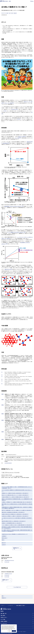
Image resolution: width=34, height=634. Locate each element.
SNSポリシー (24, 631)
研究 (2, 595)
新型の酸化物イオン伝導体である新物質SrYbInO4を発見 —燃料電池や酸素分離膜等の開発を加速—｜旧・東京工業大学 (17, 527)
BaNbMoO (14, 109)
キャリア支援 (3, 619)
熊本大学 (3, 542)
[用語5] (2, 420)
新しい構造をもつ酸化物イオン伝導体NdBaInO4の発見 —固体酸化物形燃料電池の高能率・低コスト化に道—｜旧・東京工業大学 (17, 531)
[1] (1, 372)
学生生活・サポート (4, 617)
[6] (1, 383)
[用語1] (2, 394)
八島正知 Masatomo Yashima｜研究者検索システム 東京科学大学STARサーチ (14, 534)
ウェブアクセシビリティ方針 (19, 631)
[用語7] (2, 439)
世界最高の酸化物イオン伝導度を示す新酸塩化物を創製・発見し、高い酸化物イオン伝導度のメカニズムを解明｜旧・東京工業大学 (17, 508)
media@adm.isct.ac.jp (8, 573)
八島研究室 (3, 536)
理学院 (3, 539)
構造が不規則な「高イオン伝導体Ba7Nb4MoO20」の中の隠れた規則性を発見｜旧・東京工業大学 (17, 504)
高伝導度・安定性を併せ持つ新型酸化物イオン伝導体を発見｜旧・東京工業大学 (14, 514)
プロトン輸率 (18, 137)
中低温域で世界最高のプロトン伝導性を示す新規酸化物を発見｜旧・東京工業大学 (15, 497)
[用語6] (2, 431)
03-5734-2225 (7, 561)
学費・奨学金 (3, 615)
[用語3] (2, 404)
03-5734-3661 (7, 576)
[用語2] (2, 399)
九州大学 (3, 544)
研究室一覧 (3, 597)
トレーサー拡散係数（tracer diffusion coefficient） (16, 232)
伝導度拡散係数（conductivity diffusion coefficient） (14, 206)
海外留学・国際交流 (4, 621)
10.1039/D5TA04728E (8, 463)
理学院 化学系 (4, 538)
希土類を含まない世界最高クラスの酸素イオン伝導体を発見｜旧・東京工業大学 (14, 516)
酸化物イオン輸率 (22, 136)
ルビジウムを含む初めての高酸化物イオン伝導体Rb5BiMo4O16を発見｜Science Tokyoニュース (17, 490)
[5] (1, 380)
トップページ (2, 605)
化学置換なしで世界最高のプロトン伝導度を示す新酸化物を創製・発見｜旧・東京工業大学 (16, 502)
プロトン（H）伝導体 (9, 103)
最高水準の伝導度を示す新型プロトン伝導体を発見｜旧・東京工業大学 (13, 521)
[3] (1, 376)
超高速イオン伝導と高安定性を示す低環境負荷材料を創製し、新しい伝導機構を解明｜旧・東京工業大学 (17, 499)
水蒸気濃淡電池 (6, 143)
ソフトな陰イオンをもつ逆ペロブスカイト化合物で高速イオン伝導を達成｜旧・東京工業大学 (16, 517)
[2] (1, 374)
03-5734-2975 (7, 575)
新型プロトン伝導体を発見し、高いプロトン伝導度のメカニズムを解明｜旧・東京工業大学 (16, 510)
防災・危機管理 (3, 625)
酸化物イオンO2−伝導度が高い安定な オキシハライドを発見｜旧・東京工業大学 (15, 495)
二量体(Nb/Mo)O (8, 269)
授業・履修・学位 (3, 613)
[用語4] (2, 413)
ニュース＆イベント (10, 605)
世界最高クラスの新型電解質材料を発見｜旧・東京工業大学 (11, 523)
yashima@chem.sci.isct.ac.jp (9, 560)
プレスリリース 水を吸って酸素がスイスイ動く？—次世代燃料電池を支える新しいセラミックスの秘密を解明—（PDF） (17, 487)
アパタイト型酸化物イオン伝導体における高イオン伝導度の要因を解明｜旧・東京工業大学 (16, 524)
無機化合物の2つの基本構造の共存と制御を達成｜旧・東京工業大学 (13, 512)
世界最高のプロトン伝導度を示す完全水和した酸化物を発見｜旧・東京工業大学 (14, 493)
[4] (1, 379)
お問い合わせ (3, 627)
